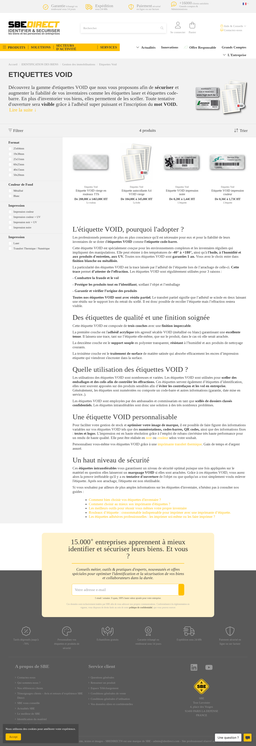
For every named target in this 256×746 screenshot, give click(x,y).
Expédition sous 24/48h (189, 639)
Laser (16, 243)
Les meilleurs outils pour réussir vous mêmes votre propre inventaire (138, 508)
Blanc (16, 195)
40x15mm (18, 169)
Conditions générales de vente (108, 693)
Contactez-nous (232, 30)
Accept (13, 736)
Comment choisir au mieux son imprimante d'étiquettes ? (129, 504)
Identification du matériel (32, 719)
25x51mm (18, 159)
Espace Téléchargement (104, 688)
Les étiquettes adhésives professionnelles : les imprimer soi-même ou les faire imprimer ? (152, 517)
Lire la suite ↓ (23, 110)
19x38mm (18, 153)
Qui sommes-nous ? (28, 682)
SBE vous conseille (28, 703)
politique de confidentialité (140, 607)
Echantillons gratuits (107, 639)
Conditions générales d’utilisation (110, 698)
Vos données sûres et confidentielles (112, 704)
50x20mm (18, 174)
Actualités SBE (26, 708)
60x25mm (18, 164)
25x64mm (18, 148)
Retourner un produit (103, 682)
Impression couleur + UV (26, 216)
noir (148, 438)
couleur (162, 438)
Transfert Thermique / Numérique (31, 248)
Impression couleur (23, 211)
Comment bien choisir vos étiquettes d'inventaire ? (125, 500)
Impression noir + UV (25, 222)
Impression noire (22, 227)
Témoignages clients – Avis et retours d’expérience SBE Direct (50, 695)
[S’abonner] (181, 589)
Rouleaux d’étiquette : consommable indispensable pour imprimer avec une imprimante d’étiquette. (160, 512)
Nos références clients (30, 688)
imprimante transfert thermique (180, 444)
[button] (14, 47)
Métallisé (18, 190)
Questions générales (102, 677)
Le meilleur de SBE (28, 713)
